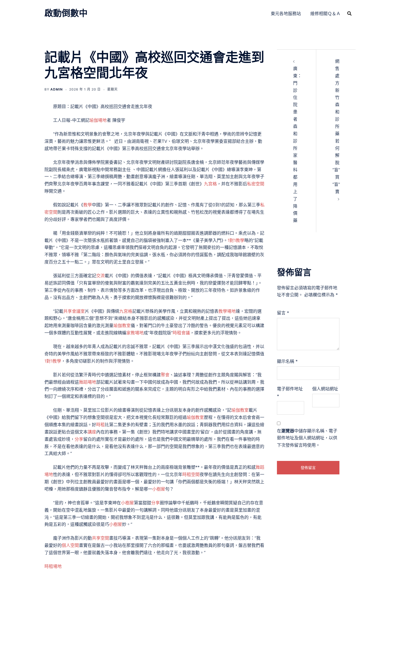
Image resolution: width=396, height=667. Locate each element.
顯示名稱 (287, 361)
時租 (100, 424)
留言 (283, 312)
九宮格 (210, 183)
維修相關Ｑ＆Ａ (325, 13)
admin (56, 89)
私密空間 (255, 183)
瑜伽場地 (98, 120)
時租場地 (53, 566)
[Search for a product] (349, 13)
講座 (92, 432)
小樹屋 (158, 489)
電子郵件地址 (290, 392)
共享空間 (100, 538)
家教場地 (135, 332)
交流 (100, 275)
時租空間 (191, 474)
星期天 (112, 89)
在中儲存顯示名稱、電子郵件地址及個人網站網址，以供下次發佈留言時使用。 (307, 438)
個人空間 (70, 545)
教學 (87, 204)
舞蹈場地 (87, 382)
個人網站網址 (325, 388)
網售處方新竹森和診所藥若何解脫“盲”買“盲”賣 (336, 126)
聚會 (165, 374)
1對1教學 (236, 240)
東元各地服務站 (286, 13)
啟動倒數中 (66, 13)
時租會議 (181, 332)
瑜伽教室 (122, 325)
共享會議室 (74, 311)
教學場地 (227, 311)
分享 (79, 439)
